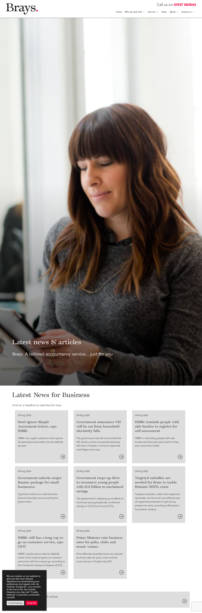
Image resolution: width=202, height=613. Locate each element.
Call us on (176, 4)
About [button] (173, 11)
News (164, 11)
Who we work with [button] (133, 11)
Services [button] (152, 11)
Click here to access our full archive (36, 596)
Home (119, 11)
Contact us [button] (186, 11)
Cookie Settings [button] (15, 603)
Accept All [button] (31, 603)
